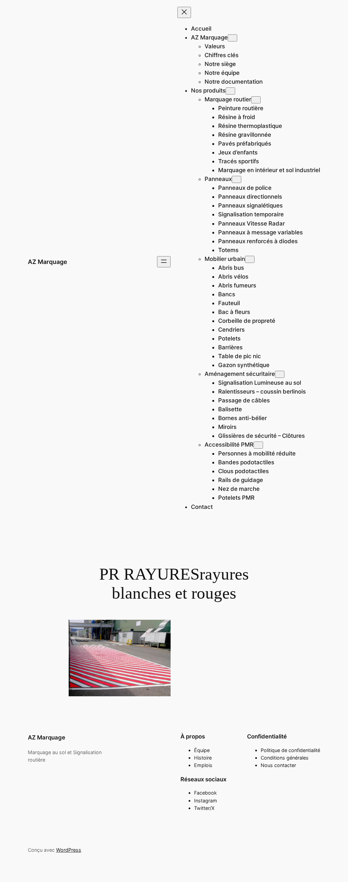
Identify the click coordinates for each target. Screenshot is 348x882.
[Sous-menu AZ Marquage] (232, 37)
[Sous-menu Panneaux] (236, 179)
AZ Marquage (47, 261)
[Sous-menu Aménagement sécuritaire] (279, 374)
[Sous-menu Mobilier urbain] (250, 259)
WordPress (68, 850)
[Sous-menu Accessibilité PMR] (258, 445)
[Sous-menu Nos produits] (230, 91)
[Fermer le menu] (184, 12)
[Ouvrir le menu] (164, 261)
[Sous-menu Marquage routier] (256, 99)
